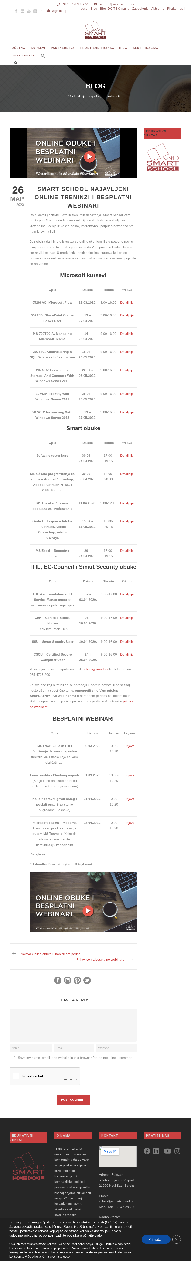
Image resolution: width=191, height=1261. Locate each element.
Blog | (95, 8)
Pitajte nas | (176, 8)
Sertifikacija (145, 47)
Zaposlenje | (141, 8)
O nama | (124, 8)
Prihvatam (156, 1239)
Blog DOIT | (108, 8)
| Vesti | (84, 8)
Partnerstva (63, 47)
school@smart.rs (95, 669)
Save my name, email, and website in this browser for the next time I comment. (76, 1058)
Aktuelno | (158, 8)
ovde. (99, 1235)
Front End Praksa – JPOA (103, 47)
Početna (17, 47)
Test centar (23, 55)
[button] (43, 59)
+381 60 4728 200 (74, 4)
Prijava (129, 746)
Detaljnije (127, 302)
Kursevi (38, 47)
